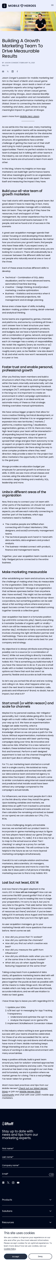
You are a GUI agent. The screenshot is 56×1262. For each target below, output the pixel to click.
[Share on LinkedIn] (13, 71)
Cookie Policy (10, 1248)
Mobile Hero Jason (29, 116)
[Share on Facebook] (17, 71)
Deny (40, 1256)
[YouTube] (18, 1182)
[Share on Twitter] (8, 71)
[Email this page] (3, 71)
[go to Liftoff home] (22, 5)
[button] (52, 5)
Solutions (7, 1211)
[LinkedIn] (3, 1182)
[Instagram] (13, 1182)
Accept (15, 1256)
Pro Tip (5, 65)
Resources (8, 1222)
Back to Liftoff (4, 6)
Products (7, 1199)
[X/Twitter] (8, 1182)
